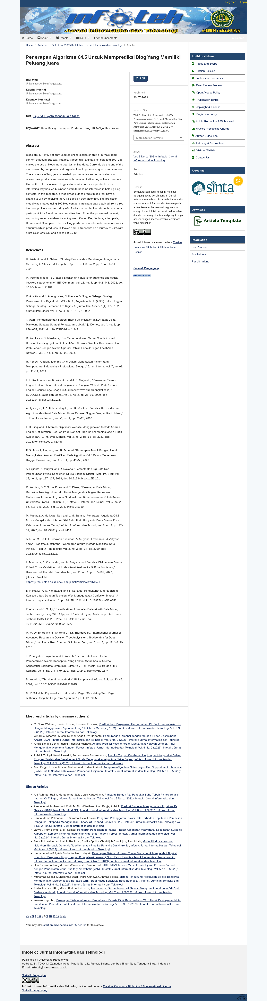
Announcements (107, 37)
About (44, 37)
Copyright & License (208, 106)
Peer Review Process (209, 85)
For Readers (199, 247)
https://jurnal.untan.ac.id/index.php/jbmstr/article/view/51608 (63, 581)
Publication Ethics (208, 99)
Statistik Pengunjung (34, 975)
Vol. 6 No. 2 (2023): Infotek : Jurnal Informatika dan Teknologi (87, 45)
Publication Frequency (209, 78)
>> (64, 916)
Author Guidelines (206, 135)
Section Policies (205, 70)
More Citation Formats (149, 138)
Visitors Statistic (206, 150)
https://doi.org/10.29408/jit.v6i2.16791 (56, 116)
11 (54, 916)
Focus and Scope (206, 63)
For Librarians (200, 261)
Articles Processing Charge (212, 128)
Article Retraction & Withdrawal (215, 121)
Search (239, 37)
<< (27, 916)
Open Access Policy (208, 92)
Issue (83, 37)
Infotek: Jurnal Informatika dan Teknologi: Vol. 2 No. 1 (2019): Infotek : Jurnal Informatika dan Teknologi (97, 861)
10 (50, 916)
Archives (42, 45)
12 (57, 916)
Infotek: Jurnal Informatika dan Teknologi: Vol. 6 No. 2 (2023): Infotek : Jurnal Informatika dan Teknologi (116, 739)
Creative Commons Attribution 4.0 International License (158, 247)
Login (243, 2)
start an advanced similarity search (64, 924)
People (64, 37)
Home (29, 37)
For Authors (199, 254)
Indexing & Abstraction (210, 143)
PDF (142, 78)
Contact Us (203, 157)
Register (230, 2)
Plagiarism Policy (206, 114)
